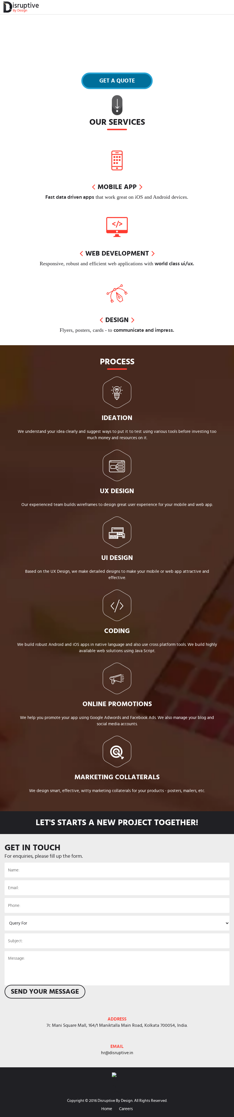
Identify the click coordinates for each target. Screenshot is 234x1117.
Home (106, 1109)
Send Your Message (45, 991)
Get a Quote (117, 81)
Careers (126, 1109)
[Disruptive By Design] (19, 7)
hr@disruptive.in (117, 1052)
